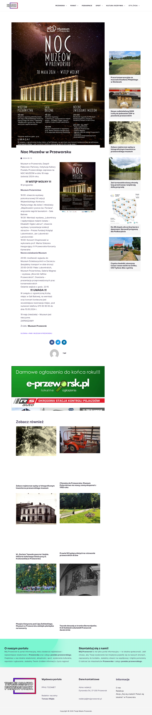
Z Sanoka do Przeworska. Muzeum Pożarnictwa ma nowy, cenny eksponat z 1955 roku (78, 485)
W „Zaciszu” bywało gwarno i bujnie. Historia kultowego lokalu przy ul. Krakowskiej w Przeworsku (32, 556)
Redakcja (120, 691)
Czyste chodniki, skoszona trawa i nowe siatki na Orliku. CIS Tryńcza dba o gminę (124, 265)
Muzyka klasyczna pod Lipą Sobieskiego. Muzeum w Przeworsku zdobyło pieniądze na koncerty (35, 626)
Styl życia (133, 5)
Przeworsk (60, 5)
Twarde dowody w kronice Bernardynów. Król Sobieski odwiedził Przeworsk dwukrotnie (78, 628)
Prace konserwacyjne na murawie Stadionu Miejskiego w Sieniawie (124, 79)
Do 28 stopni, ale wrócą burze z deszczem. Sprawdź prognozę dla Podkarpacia (125, 229)
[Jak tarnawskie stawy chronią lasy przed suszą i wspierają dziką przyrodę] (125, 168)
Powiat (73, 5)
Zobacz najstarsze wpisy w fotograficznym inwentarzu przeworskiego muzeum (35, 487)
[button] (66, 5)
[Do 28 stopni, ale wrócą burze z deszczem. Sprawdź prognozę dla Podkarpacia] (125, 208)
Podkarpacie (87, 5)
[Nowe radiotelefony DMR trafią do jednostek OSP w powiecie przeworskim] (125, 98)
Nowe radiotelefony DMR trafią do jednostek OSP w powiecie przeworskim (122, 113)
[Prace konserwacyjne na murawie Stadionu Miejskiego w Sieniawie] (125, 63)
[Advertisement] (124, 32)
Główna (24, 333)
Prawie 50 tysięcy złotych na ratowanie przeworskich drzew (77, 554)
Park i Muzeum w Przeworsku (40, 333)
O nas (118, 688)
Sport (98, 5)
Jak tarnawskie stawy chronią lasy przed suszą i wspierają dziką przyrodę (124, 185)
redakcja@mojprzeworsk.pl (90, 699)
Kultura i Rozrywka (114, 5)
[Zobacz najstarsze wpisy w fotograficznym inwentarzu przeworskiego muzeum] (125, 133)
